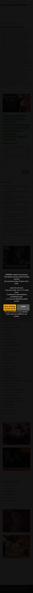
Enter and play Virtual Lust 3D (9, 307)
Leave (23, 306)
